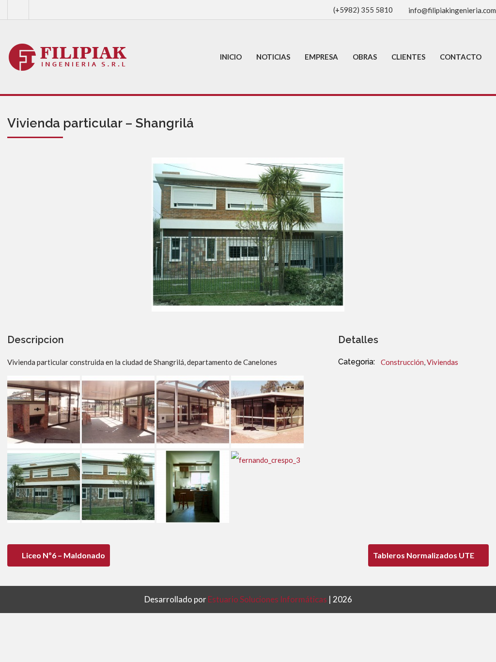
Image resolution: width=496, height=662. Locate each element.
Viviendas (442, 362)
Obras (365, 56)
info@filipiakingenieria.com (452, 10)
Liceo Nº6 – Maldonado (62, 555)
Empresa (321, 56)
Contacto (460, 56)
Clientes (408, 56)
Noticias (273, 56)
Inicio (231, 56)
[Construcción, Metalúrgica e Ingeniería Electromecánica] (68, 57)
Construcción (402, 362)
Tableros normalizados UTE (424, 555)
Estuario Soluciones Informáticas (267, 599)
